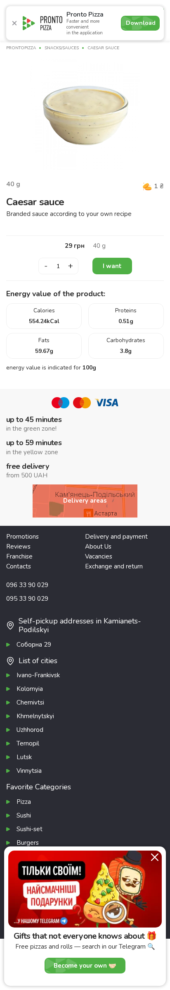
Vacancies (98, 556)
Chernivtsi (30, 702)
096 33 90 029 (27, 585)
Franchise (19, 556)
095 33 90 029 (27, 598)
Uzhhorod (30, 730)
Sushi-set (29, 829)
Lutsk (24, 757)
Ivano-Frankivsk (38, 675)
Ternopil (28, 743)
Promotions (22, 536)
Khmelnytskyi (35, 716)
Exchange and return (114, 566)
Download (141, 23)
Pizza (24, 802)
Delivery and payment (116, 536)
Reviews (18, 546)
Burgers (28, 843)
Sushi (24, 815)
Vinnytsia (29, 771)
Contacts (18, 566)
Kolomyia (30, 689)
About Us (98, 546)
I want (112, 266)
